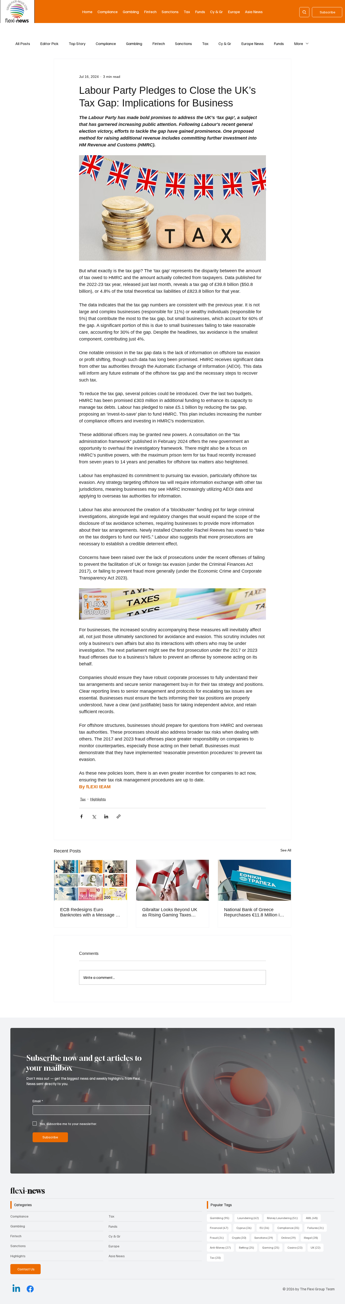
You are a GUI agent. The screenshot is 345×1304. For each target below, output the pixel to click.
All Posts (22, 43)
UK (317, 1247)
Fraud (218, 1237)
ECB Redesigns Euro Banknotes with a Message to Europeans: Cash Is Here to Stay (89, 912)
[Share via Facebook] (81, 816)
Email (38, 1101)
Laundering (249, 1218)
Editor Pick (49, 43)
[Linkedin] (16, 1289)
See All (285, 850)
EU (266, 1228)
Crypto (240, 1237)
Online (290, 1237)
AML (313, 1218)
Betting (248, 1247)
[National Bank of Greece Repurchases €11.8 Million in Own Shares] (254, 880)
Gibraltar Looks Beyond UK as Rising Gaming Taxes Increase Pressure (169, 912)
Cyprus (245, 1228)
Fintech (158, 43)
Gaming (272, 1247)
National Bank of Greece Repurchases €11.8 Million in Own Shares (253, 912)
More (298, 43)
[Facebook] (30, 1289)
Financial (220, 1228)
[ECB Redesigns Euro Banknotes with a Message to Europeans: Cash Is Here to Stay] (90, 880)
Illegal (312, 1237)
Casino (296, 1247)
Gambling (134, 43)
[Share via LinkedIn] (106, 816)
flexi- (27, 1190)
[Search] (304, 12)
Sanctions (183, 43)
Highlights (98, 799)
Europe (114, 1246)
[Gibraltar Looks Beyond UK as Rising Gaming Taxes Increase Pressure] (172, 880)
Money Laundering (284, 1218)
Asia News (117, 1256)
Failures (317, 1228)
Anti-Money (222, 1247)
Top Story (77, 43)
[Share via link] (118, 816)
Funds (279, 43)
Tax (205, 43)
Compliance (106, 43)
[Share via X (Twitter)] (93, 816)
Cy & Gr (224, 43)
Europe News (252, 43)
